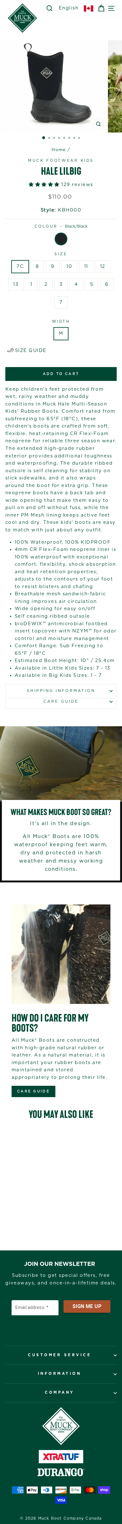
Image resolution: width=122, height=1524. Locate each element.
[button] (45, 184)
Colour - (61, 226)
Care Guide (61, 701)
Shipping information (61, 691)
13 (15, 284)
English (69, 8)
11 (86, 266)
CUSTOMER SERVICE (59, 1355)
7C (20, 266)
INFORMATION (59, 1373)
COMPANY (59, 1392)
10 (69, 266)
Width (61, 321)
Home (59, 150)
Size (60, 254)
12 (102, 266)
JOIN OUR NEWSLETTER (59, 1264)
